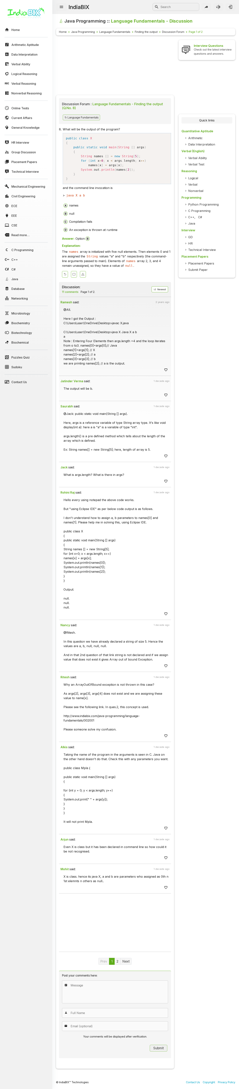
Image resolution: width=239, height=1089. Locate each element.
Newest (161, 289)
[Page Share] (206, 7)
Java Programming (83, 31)
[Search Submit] (156, 7)
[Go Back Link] (65, 274)
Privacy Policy (226, 1082)
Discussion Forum (173, 31)
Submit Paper (198, 270)
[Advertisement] (115, 66)
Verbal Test (196, 164)
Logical (193, 178)
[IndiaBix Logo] (26, 14)
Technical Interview (202, 250)
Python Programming (203, 204)
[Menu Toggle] (61, 7)
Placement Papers (201, 263)
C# (200, 217)
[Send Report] (83, 274)
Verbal (192, 184)
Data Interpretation (201, 144)
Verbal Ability (197, 158)
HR (190, 243)
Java (191, 223)
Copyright (209, 1082)
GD (190, 237)
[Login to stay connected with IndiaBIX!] (230, 7)
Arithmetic (195, 138)
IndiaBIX (79, 7)
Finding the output (146, 31)
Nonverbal (195, 191)
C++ (191, 217)
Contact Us (193, 1082)
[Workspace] (74, 274)
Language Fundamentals (114, 31)
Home (63, 31)
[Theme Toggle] (218, 7)
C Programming (199, 211)
